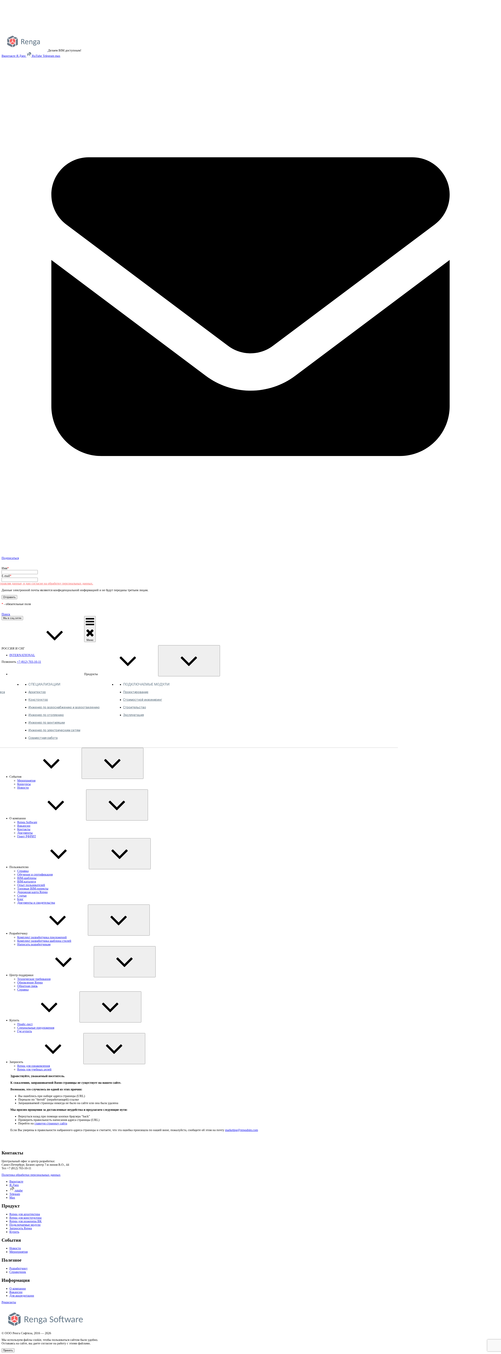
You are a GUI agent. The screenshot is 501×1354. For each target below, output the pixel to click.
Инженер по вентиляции (46, 722)
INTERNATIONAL (22, 655)
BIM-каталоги (26, 881)
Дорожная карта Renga (32, 892)
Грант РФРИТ (26, 836)
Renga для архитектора (24, 1214)
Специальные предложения (35, 1027)
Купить (14, 1231)
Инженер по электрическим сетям (54, 730)
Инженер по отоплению (46, 715)
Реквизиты (9, 1302)
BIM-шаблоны (26, 878)
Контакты (23, 829)
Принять (8, 1350)
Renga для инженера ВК (25, 1221)
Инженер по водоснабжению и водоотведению (64, 707)
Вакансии (23, 825)
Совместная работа (43, 738)
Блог (20, 899)
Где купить (24, 1031)
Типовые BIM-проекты (32, 888)
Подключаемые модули (25, 1224)
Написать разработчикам (33, 944)
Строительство (134, 707)
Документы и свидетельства (36, 902)
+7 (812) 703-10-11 (29, 661)
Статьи (22, 895)
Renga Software (27, 822)
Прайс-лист (25, 1024)
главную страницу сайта (50, 1123)
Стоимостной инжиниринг (142, 700)
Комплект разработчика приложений (42, 937)
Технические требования (33, 979)
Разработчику (18, 1268)
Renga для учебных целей (34, 1069)
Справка (23, 871)
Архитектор (37, 692)
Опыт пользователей (31, 885)
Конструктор (38, 700)
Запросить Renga (20, 1228)
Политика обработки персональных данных (31, 1175)
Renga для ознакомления (33, 1066)
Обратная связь (27, 986)
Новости (23, 787)
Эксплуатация (133, 715)
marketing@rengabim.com (241, 1130)
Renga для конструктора (25, 1217)
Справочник (17, 1272)
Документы (25, 832)
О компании (17, 1288)
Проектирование (135, 692)
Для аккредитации (21, 1295)
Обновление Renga (30, 982)
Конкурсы (24, 784)
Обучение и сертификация (35, 874)
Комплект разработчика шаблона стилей (44, 940)
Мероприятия (26, 780)
